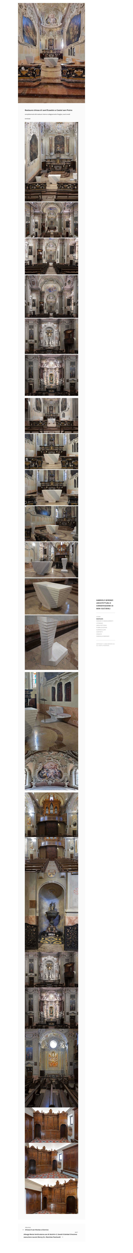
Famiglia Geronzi (102, 636)
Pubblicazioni (101, 627)
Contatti (99, 632)
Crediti (99, 634)
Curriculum (101, 630)
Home (98, 616)
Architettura (101, 625)
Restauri (99, 619)
